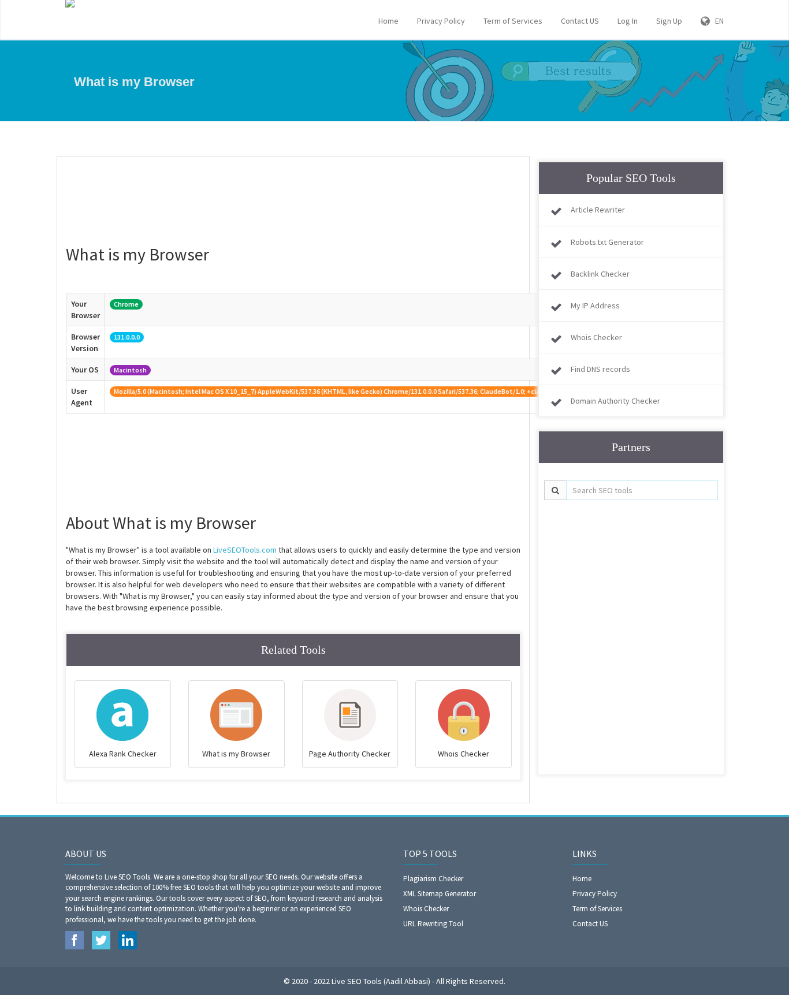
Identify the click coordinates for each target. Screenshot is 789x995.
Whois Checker (596, 337)
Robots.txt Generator (607, 242)
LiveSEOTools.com (245, 550)
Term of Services (512, 21)
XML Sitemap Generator (439, 894)
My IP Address (595, 305)
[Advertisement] (293, 194)
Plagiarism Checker (433, 879)
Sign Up (669, 21)
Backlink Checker (600, 274)
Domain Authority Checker (615, 401)
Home (388, 21)
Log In (627, 21)
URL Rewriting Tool (433, 924)
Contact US (580, 21)
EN (717, 21)
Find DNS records (600, 369)
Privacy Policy (441, 21)
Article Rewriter (598, 209)
